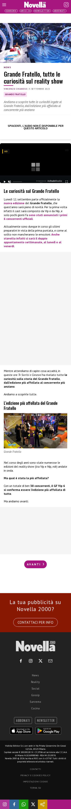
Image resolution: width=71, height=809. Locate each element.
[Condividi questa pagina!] (42, 804)
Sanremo (11, 11)
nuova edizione (14, 203)
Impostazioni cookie (35, 781)
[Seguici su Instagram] (4, 804)
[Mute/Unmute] (9, 182)
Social (36, 688)
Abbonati (59, 11)
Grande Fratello (15, 94)
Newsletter (42, 11)
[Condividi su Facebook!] (14, 804)
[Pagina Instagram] (66, 4)
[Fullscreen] (66, 182)
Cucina (35, 708)
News (7, 67)
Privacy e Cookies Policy (35, 775)
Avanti (34, 564)
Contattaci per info (35, 622)
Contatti (35, 769)
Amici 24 (25, 11)
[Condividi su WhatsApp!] (23, 804)
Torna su (35, 788)
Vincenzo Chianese (15, 89)
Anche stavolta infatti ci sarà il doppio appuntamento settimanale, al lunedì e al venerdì (32, 240)
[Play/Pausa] (4, 182)
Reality (35, 682)
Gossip (35, 695)
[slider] (17, 181)
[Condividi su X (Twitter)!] (33, 804)
